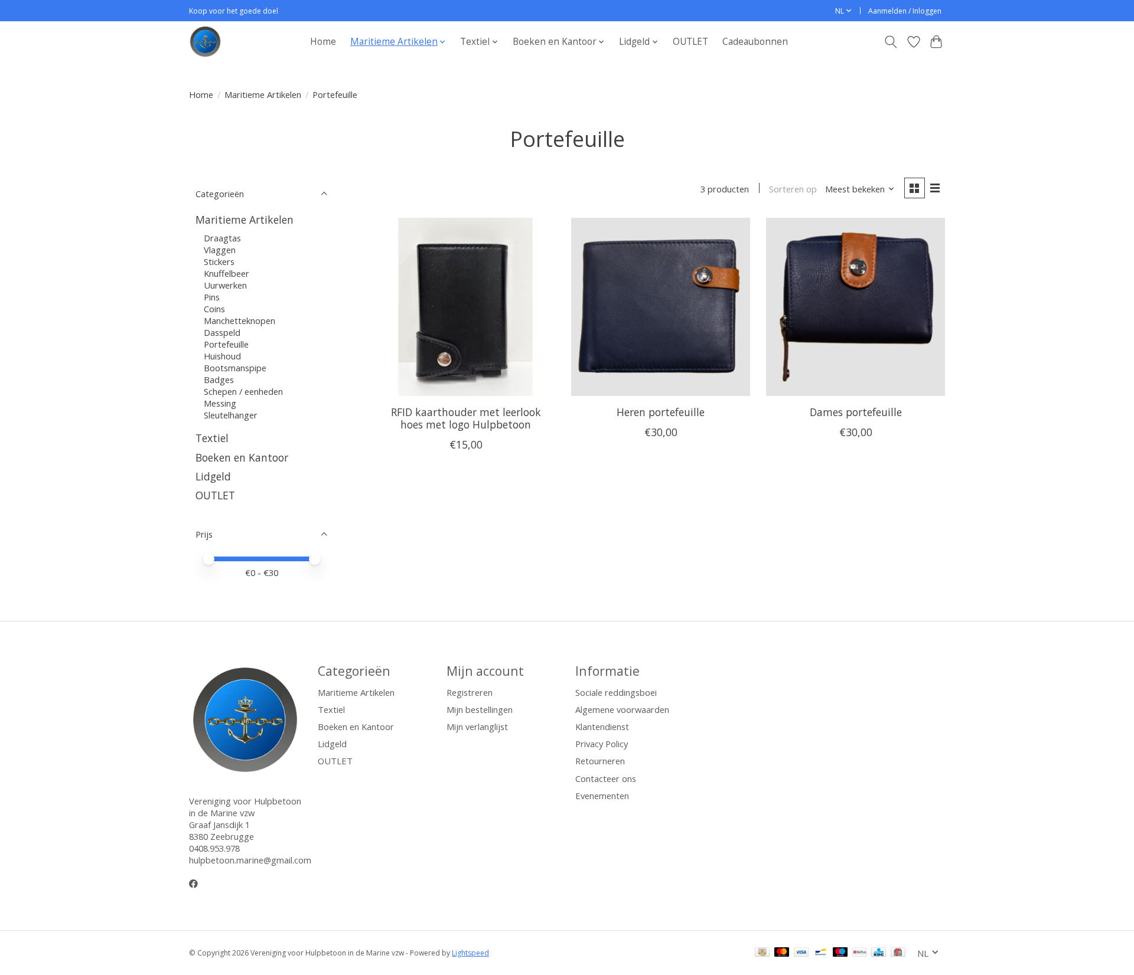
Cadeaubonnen (755, 41)
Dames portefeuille (856, 412)
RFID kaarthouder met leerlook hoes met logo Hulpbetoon (466, 418)
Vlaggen (220, 250)
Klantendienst (602, 726)
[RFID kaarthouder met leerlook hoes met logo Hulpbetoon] (465, 307)
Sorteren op (793, 189)
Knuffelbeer (226, 273)
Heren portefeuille (661, 412)
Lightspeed (470, 953)
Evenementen (602, 795)
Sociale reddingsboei (616, 692)
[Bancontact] (820, 953)
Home (323, 41)
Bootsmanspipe (235, 368)
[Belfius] (859, 953)
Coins (214, 309)
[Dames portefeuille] (855, 307)
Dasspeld (222, 332)
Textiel (212, 438)
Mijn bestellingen (480, 709)
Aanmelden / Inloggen (904, 11)
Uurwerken (225, 285)
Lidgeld (213, 476)
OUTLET (690, 41)
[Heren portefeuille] (660, 307)
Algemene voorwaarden (622, 709)
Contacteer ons (605, 778)
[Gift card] (898, 953)
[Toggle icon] (891, 42)
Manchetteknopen (239, 320)
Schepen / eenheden (243, 391)
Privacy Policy (601, 744)
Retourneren (600, 761)
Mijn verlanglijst (477, 726)
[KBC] (878, 953)
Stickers (219, 261)
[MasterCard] (782, 953)
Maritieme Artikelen (262, 94)
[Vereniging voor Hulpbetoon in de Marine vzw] (205, 41)
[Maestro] (840, 953)
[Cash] (762, 953)
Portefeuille (226, 344)
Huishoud (222, 356)
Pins (212, 297)
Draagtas (222, 238)
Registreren (470, 692)
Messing (220, 403)
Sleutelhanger (231, 415)
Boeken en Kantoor (241, 457)
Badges (219, 379)
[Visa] (801, 953)
